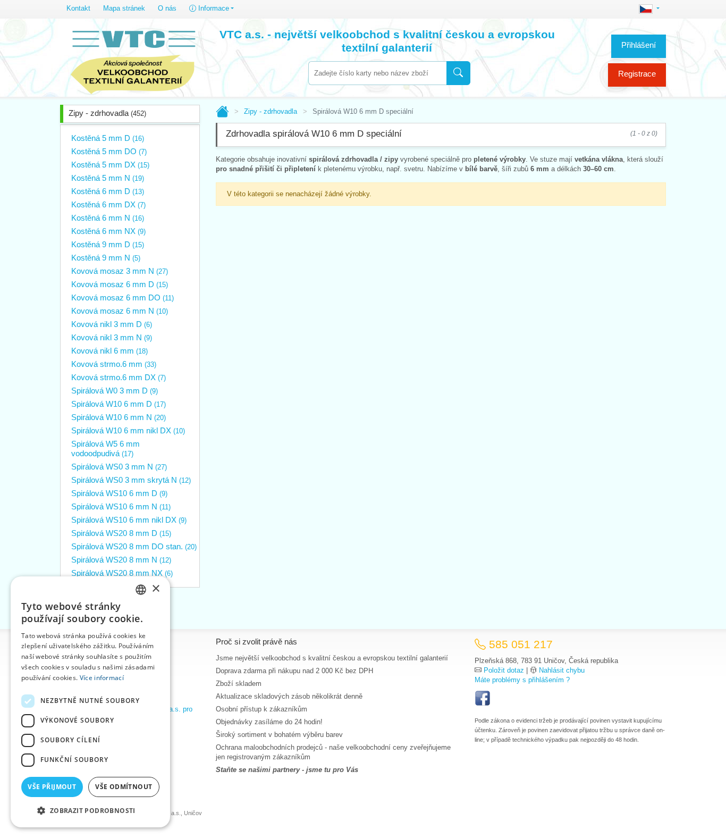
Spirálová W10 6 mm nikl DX (128, 430)
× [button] (155, 589)
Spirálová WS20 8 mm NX (122, 572)
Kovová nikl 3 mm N (111, 337)
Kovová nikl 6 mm (109, 350)
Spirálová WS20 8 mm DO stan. (134, 546)
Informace (212, 8)
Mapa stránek (124, 8)
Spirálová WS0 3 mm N (119, 466)
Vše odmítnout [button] (123, 786)
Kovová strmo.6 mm (113, 363)
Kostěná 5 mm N (107, 177)
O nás (167, 8)
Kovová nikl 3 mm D (111, 324)
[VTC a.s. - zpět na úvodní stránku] (133, 59)
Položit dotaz (504, 670)
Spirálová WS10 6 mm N (121, 506)
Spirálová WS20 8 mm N (121, 559)
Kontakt (78, 8)
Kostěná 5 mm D (107, 138)
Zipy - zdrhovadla (107, 113)
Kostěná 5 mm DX (110, 164)
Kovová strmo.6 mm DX (118, 377)
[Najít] (458, 73)
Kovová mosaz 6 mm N (119, 310)
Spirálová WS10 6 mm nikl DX (129, 519)
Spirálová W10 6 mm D (118, 403)
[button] (90, 810)
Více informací (102, 677)
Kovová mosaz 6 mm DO (122, 297)
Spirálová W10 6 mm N (118, 417)
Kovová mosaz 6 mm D (119, 284)
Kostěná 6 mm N (107, 217)
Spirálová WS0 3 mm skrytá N (131, 479)
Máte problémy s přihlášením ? (522, 680)
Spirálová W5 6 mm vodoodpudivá (105, 448)
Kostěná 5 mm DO (109, 151)
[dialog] (90, 701)
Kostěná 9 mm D (107, 244)
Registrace (637, 73)
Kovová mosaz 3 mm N (119, 270)
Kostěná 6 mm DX (108, 204)
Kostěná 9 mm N (105, 257)
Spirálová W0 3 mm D (114, 390)
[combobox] (377, 73)
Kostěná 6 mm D (107, 191)
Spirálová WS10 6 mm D (119, 493)
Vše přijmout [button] (52, 786)
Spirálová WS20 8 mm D (121, 533)
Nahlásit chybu (562, 670)
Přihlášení (638, 44)
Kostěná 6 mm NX (108, 231)
